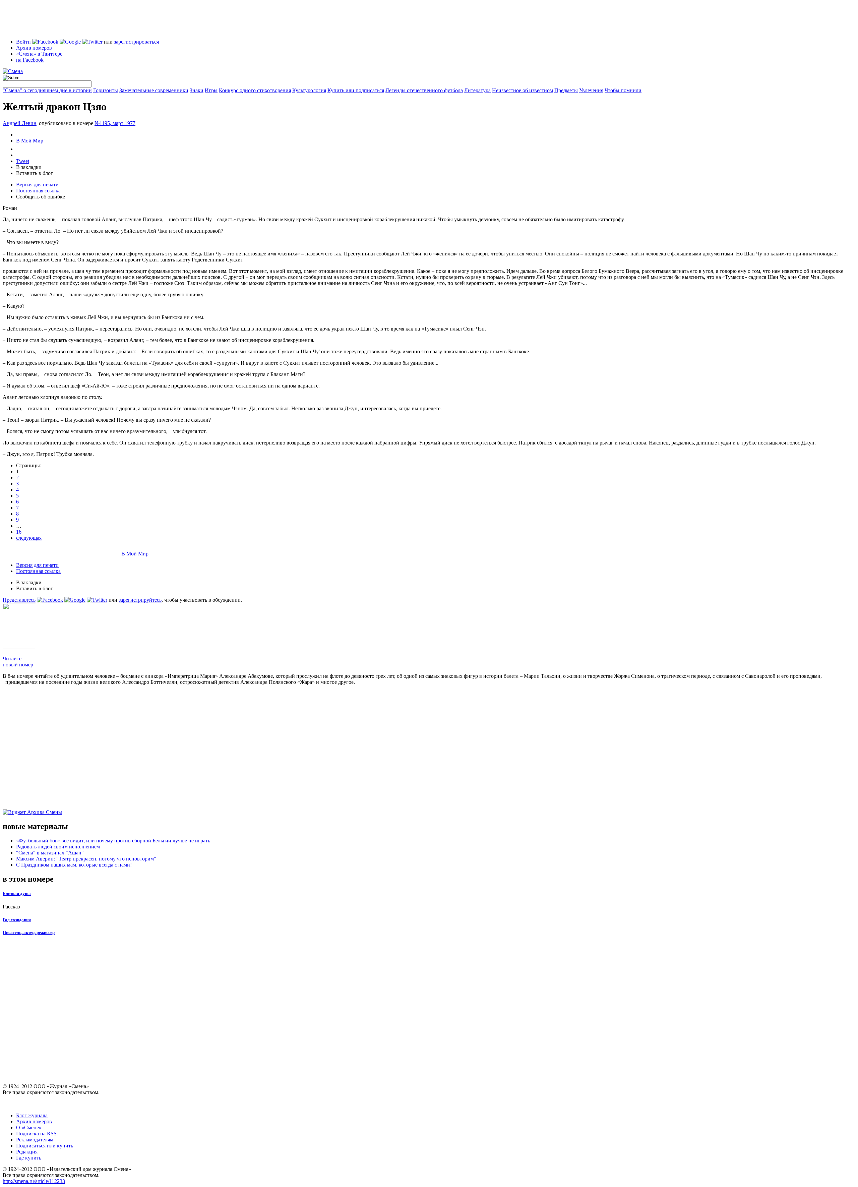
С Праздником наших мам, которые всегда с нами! (74, 865)
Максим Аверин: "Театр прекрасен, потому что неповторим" (86, 859)
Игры (211, 90)
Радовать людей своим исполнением (58, 846)
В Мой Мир (29, 140)
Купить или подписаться (355, 90)
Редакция (27, 1151)
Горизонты (105, 90)
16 (18, 532)
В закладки (29, 167)
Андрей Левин (20, 123)
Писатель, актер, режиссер (29, 932)
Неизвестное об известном (522, 90)
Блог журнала (32, 1115)
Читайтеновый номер (18, 661)
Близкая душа (17, 893)
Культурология (309, 90)
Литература (477, 90)
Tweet (22, 161)
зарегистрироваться (136, 42)
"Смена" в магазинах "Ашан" (50, 852)
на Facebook (30, 60)
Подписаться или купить (44, 1145)
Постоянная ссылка (38, 190)
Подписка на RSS (36, 1133)
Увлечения (591, 90)
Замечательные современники (153, 90)
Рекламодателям (34, 1139)
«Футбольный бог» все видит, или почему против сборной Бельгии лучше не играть (113, 840)
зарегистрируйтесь (140, 600)
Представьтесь (19, 600)
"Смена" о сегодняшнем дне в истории (47, 90)
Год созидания (17, 919)
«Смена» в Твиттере (39, 54)
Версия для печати (37, 184)
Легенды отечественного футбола (424, 90)
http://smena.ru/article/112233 (34, 1181)
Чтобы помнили (623, 90)
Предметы (566, 90)
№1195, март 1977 (115, 123)
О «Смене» (29, 1127)
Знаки (196, 90)
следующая (29, 538)
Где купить (28, 1158)
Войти (23, 42)
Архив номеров (34, 48)
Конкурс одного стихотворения (255, 90)
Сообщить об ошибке (40, 196)
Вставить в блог (34, 173)
